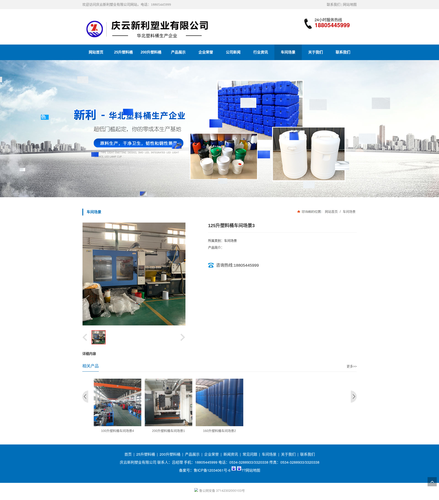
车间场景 (349, 211)
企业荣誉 (211, 454)
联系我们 (333, 4)
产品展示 (192, 454)
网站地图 (350, 4)
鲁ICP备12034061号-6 (212, 470)
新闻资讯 (230, 454)
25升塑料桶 (145, 454)
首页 (128, 454)
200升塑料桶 (170, 454)
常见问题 (250, 454)
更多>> (352, 366)
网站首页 (331, 211)
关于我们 (288, 454)
